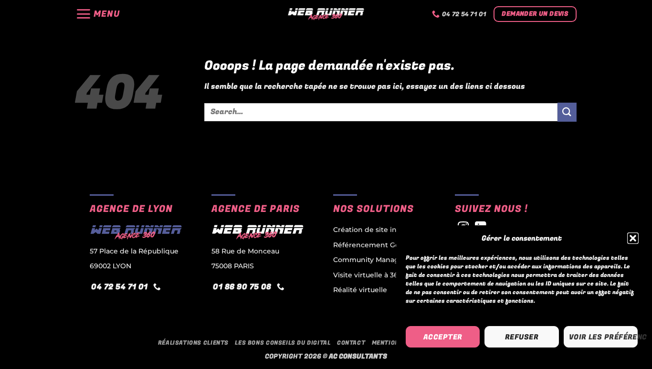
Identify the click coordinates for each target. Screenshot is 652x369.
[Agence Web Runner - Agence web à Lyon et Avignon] (326, 14)
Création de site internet (376, 229)
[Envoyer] (567, 112)
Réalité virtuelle (360, 289)
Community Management (377, 259)
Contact (351, 342)
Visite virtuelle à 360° (369, 275)
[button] (633, 238)
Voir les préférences (603, 337)
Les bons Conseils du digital (282, 342)
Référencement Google (374, 245)
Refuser (521, 337)
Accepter (443, 337)
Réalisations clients (193, 342)
